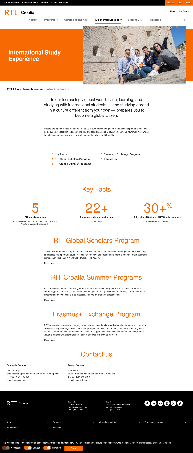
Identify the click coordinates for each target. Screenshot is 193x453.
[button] (184, 20)
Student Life (135, 19)
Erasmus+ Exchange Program (122, 154)
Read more (51, 263)
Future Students (11, 3)
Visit (180, 3)
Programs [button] (57, 422)
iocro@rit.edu (20, 379)
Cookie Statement (138, 442)
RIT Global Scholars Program (72, 159)
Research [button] (57, 427)
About (32, 19)
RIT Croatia (16, 89)
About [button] (9, 422)
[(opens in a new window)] (147, 403)
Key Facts (61, 154)
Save (73, 448)
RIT (8, 89)
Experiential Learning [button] (154, 422)
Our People (184, 11)
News (172, 11)
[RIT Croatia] (18, 403)
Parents (44, 3)
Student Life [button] (12, 427)
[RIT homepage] (20, 11)
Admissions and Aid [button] (107, 422)
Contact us (110, 159)
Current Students (30, 3)
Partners (63, 3)
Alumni (54, 3)
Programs (49, 19)
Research (155, 19)
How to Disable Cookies (159, 442)
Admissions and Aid (75, 19)
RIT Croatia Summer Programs (73, 163)
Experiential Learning (107, 19)
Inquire (170, 3)
